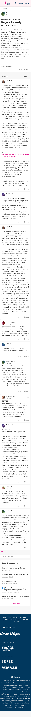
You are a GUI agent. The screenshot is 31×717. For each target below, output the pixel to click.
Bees (11, 598)
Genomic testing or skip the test (13, 568)
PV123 (7, 344)
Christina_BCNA (14, 592)
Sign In (27, 3)
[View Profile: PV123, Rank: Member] (3, 344)
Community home (10, 617)
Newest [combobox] (26, 76)
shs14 (7, 194)
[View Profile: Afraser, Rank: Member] (3, 397)
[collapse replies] (15, 79)
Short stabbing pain (9, 581)
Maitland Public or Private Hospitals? (15, 575)
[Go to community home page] (7, 3)
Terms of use (18, 620)
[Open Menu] (28, 8)
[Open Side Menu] (2, 3)
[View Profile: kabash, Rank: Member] (3, 81)
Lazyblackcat (13, 583)
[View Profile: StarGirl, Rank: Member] (3, 323)
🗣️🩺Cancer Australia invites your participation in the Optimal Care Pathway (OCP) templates (14, 589)
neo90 (10, 570)
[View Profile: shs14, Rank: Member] (3, 194)
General (5, 8)
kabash (8, 81)
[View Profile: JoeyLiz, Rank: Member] (3, 487)
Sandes (8, 13)
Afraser (8, 396)
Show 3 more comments (9, 552)
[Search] (16, 3)
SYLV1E (11, 577)
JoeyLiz (8, 487)
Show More (16, 603)
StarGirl (8, 322)
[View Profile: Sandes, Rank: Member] (3, 14)
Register (20, 3)
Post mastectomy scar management (15, 596)
